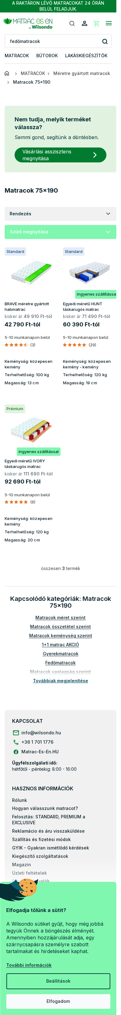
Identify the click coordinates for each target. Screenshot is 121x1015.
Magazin (21, 864)
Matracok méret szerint (60, 617)
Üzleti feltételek (29, 873)
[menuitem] (17, 56)
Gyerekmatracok (60, 653)
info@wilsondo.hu (41, 732)
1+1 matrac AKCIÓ (60, 644)
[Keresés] (72, 23)
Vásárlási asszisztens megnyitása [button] (46, 154)
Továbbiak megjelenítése (60, 680)
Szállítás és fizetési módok (41, 839)
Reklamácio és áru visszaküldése (48, 831)
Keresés (105, 41)
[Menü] (108, 23)
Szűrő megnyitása (29, 231)
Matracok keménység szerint (60, 635)
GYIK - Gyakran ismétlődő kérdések (50, 847)
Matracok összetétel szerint (60, 626)
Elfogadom (58, 1001)
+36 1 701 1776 (37, 742)
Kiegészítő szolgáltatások (40, 856)
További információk (29, 965)
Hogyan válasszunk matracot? (45, 808)
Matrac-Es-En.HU (40, 751)
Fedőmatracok (60, 662)
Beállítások (58, 981)
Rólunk (19, 800)
